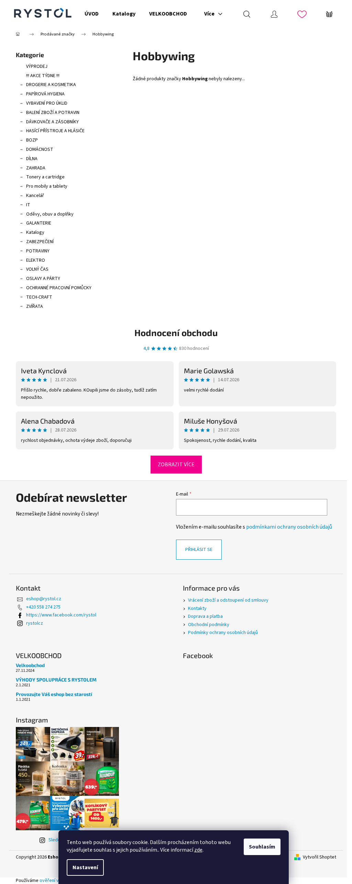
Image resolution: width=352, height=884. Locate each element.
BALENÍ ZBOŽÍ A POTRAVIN (52, 112)
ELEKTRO (35, 260)
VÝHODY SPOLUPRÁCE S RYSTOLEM (56, 679)
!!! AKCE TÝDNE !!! (42, 75)
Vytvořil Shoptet (319, 857)
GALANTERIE (38, 223)
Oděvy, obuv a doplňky (50, 214)
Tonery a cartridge (45, 177)
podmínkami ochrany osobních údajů (289, 527)
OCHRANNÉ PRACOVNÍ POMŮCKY (58, 287)
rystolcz (34, 623)
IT (28, 204)
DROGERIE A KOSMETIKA (51, 84)
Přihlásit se (198, 549)
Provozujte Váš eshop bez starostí (54, 694)
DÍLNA (31, 158)
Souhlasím (262, 847)
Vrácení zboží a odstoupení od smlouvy (228, 600)
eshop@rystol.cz (43, 598)
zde (198, 850)
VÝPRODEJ (36, 66)
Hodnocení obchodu (176, 332)
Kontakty (197, 608)
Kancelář (35, 195)
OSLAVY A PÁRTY (43, 278)
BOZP (32, 140)
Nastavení (85, 867)
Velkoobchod (30, 665)
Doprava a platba (205, 616)
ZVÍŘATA (34, 306)
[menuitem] (92, 14)
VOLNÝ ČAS (37, 269)
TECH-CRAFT (39, 297)
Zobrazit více (176, 464)
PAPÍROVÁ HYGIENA (45, 94)
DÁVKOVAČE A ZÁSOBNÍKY (52, 121)
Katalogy (35, 232)
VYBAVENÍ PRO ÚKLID (46, 103)
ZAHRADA (35, 168)
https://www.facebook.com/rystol (61, 615)
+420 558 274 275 (43, 607)
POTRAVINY (38, 251)
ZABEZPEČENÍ (40, 241)
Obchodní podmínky (208, 624)
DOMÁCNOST (39, 149)
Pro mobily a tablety (46, 186)
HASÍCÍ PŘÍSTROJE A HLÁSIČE (55, 130)
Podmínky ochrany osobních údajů (223, 632)
